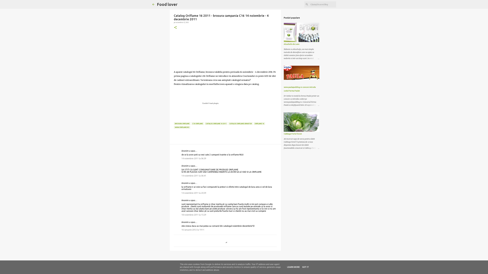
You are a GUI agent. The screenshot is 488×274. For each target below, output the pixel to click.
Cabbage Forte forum (293, 134)
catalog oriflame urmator (240, 123)
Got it (305, 267)
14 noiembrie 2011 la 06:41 (193, 176)
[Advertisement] (225, 52)
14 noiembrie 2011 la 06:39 (193, 158)
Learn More (293, 267)
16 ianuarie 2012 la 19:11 (192, 230)
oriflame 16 (259, 123)
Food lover (167, 4)
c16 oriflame (197, 123)
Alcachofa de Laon (291, 44)
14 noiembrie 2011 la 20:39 (193, 193)
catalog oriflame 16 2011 (216, 123)
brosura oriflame (182, 123)
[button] (175, 27)
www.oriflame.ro (182, 127)
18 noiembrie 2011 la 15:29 (193, 215)
